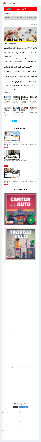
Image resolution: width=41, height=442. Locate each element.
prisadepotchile (20, 335)
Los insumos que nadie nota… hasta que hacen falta (16, 113)
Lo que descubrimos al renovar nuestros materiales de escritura (7, 114)
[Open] (20, 315)
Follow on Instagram (24, 407)
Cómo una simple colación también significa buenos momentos (33, 102)
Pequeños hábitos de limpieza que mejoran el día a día (33, 113)
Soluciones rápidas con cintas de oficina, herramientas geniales (24, 114)
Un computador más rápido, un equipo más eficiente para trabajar (24, 103)
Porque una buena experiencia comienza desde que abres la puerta (7, 103)
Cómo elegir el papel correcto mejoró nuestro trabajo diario (16, 102)
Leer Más (6, 147)
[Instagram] (35, 330)
